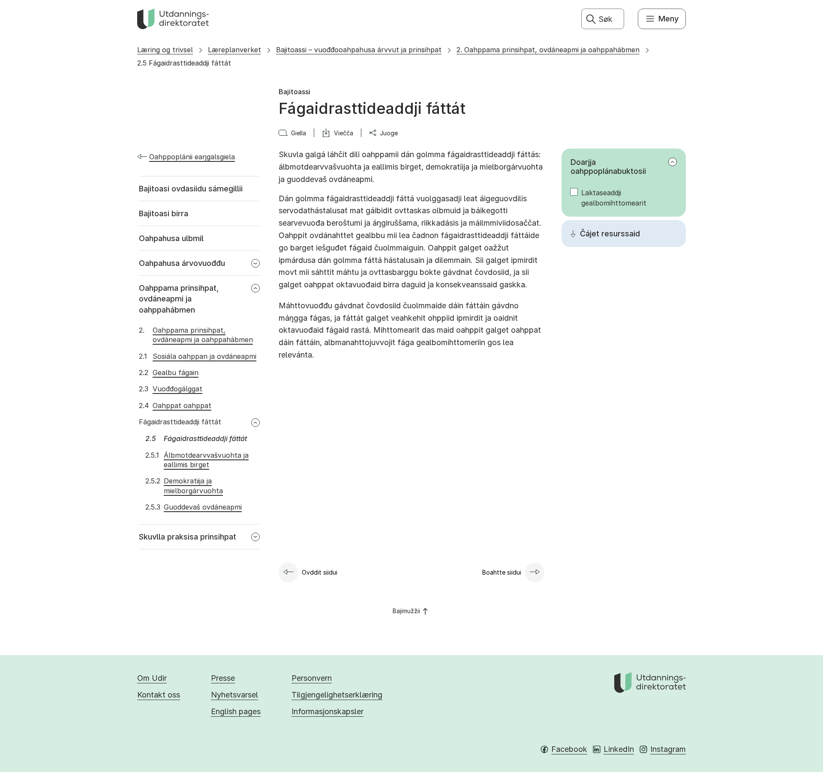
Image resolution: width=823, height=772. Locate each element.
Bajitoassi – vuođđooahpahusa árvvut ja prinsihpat (359, 49)
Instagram (668, 749)
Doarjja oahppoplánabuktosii (608, 167)
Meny (668, 18)
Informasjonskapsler (327, 711)
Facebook (569, 749)
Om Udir (152, 678)
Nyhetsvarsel (234, 694)
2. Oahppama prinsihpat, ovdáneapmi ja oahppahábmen (548, 49)
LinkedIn (619, 749)
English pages (236, 711)
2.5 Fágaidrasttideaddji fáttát (184, 63)
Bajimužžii (406, 610)
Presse (223, 678)
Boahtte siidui (501, 572)
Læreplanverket (234, 49)
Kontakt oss (158, 694)
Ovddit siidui (319, 572)
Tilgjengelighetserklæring (336, 694)
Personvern (311, 678)
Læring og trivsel (165, 49)
